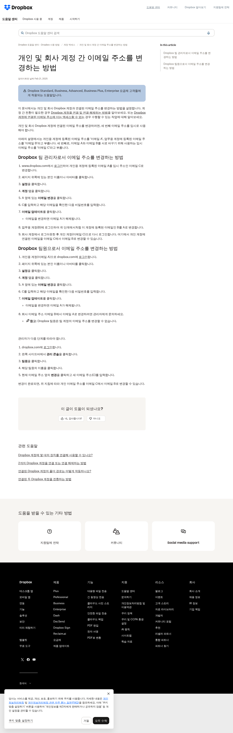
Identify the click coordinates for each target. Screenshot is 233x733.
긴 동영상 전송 (95, 597)
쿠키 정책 (126, 613)
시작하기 (75, 18)
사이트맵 (126, 635)
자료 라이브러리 (164, 609)
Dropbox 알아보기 (195, 7)
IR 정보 (193, 603)
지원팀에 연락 (221, 7)
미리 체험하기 (27, 627)
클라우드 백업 (95, 619)
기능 (22, 609)
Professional (60, 597)
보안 (22, 621)
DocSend (59, 621)
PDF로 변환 (94, 637)
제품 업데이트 (61, 645)
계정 (50, 18)
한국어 (23, 683)
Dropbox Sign (61, 627)
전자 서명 (92, 631)
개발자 (159, 615)
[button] (22, 33)
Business (58, 603)
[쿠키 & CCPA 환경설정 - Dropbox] (59, 709)
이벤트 (159, 597)
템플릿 (23, 639)
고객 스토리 (162, 603)
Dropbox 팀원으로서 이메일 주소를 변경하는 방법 (186, 65)
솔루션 (23, 615)
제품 (61, 18)
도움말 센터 (153, 7)
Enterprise (59, 609)
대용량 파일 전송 (97, 591)
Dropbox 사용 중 (32, 18)
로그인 (58, 166)
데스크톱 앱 (26, 591)
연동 (22, 603)
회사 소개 (194, 591)
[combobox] (116, 33)
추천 (157, 627)
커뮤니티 (172, 7)
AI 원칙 (125, 629)
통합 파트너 (162, 639)
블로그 (159, 591)
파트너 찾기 (162, 645)
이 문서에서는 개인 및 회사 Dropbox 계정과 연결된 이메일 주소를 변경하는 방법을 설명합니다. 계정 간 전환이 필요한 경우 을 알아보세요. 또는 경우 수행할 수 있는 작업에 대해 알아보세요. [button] (82, 112)
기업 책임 (194, 609)
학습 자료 (126, 641)
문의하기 (126, 597)
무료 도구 (24, 645)
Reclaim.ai (59, 633)
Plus (56, 591)
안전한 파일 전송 (97, 613)
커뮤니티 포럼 (163, 621)
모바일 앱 (24, 597)
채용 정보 (194, 597)
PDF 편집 (92, 625)
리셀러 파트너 (163, 633)
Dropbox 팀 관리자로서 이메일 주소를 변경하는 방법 (187, 54)
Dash (56, 615)
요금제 (57, 639)
